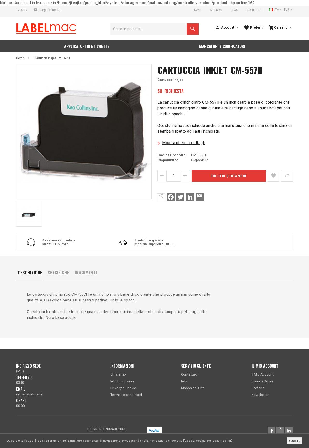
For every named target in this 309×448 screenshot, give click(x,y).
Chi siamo (118, 374)
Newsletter (260, 395)
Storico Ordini (262, 381)
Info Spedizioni (122, 381)
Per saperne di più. (220, 440)
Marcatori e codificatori (222, 46)
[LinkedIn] (190, 197)
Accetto (294, 441)
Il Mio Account (263, 374)
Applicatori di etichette (86, 46)
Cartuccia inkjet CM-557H (52, 58)
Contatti (253, 10)
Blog (234, 10)
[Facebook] (171, 197)
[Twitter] (180, 197)
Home (197, 10)
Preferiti (258, 388)
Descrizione (30, 272)
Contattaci (189, 374)
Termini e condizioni (126, 395)
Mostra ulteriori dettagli (183, 142)
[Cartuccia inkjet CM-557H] (84, 131)
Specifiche (58, 272)
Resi (184, 381)
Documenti (86, 272)
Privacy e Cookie (123, 388)
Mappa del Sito (193, 388)
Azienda (216, 10)
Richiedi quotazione (229, 175)
